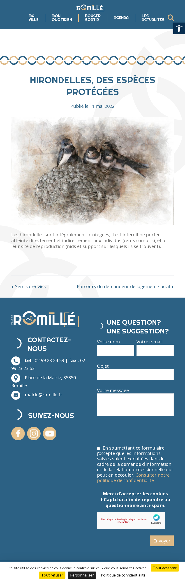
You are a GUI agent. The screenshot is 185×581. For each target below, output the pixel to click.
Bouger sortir (93, 18)
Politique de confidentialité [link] (123, 575)
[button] (179, 28)
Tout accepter (165, 567)
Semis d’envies (30, 286)
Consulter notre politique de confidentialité (133, 477)
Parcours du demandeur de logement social (123, 286)
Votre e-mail (149, 342)
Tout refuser (52, 575)
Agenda (121, 18)
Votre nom (108, 342)
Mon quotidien (62, 18)
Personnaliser (82, 575)
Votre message (113, 390)
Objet (103, 366)
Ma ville (34, 18)
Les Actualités (153, 18)
